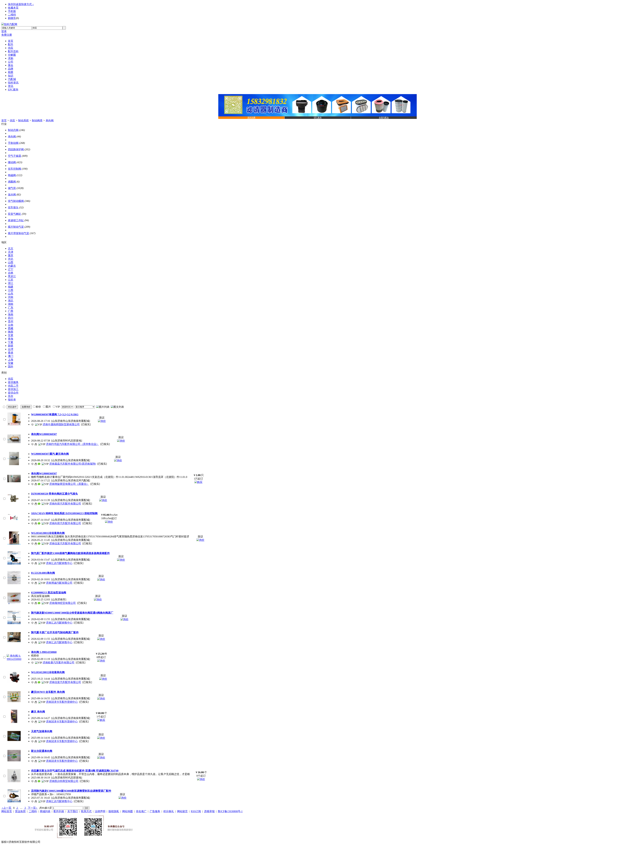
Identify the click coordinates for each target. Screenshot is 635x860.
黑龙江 (12, 276)
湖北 (10, 300)
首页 (4, 120)
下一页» (32, 807)
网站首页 (6, 811)
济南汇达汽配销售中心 (59, 563)
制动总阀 (13, 130)
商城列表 (45, 811)
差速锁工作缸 (16, 220)
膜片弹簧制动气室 (18, 233)
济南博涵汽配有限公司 (59, 582)
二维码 (12, 14)
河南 (10, 297)
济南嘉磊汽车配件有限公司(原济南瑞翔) (72, 463)
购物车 (12, 18)
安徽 (10, 363)
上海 (10, 359)
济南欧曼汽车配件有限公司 (58, 662)
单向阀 (50, 120)
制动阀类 (37, 120)
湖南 (10, 304)
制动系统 (23, 120)
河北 (10, 258)
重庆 (10, 255)
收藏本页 (13, 7)
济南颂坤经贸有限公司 (62, 603)
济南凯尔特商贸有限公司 (63, 781)
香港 (10, 352)
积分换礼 (168, 811)
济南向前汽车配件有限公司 (65, 503)
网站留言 (182, 811)
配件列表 (59, 811)
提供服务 (13, 382)
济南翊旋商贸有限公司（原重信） (69, 483)
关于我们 (72, 811)
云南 (10, 324)
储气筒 (12, 188)
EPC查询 (317, 117)
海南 (10, 314)
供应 (12, 120)
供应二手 (13, 385)
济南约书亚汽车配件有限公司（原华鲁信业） (72, 444)
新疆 (10, 345)
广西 (10, 311)
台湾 (10, 349)
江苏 (10, 279)
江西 (10, 290)
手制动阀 (13, 143)
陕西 (10, 331)
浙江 (10, 283)
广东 (10, 307)
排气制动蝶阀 (16, 201)
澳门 (10, 356)
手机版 (12, 11)
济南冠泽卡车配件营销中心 (62, 701)
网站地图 (127, 811)
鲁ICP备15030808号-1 (230, 811)
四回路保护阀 (16, 149)
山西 (10, 262)
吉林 (10, 272)
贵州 (10, 321)
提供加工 (13, 389)
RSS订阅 (196, 811)
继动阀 (12, 162)
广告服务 (155, 811)
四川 (10, 317)
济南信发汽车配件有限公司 (65, 543)
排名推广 (141, 811)
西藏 (10, 328)
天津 (10, 252)
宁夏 (10, 342)
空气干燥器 (14, 155)
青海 (10, 338)
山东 (10, 293)
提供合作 (13, 392)
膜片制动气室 (16, 226)
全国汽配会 (384, 117)
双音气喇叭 (14, 213)
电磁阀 (12, 175)
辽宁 (10, 269)
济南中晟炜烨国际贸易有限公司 (61, 424)
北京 (10, 248)
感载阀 (12, 181)
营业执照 (20, 811)
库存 (10, 396)
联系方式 (86, 811)
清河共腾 (251, 117)
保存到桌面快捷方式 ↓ (21, 4)
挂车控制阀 (14, 168)
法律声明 (100, 811)
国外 (10, 366)
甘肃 (10, 335)
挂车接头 (13, 207)
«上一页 (6, 807)
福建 (10, 286)
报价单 (12, 399)
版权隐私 (113, 811)
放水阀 (12, 194)
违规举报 (209, 811)
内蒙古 (12, 265)
